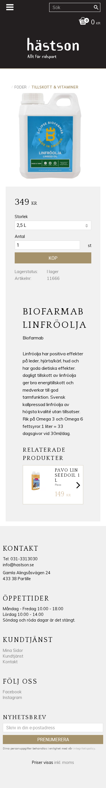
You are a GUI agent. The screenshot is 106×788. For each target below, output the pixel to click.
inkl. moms (64, 762)
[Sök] (96, 7)
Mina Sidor (13, 650)
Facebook (12, 691)
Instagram (12, 697)
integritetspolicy (84, 748)
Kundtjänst (13, 656)
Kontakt (10, 661)
